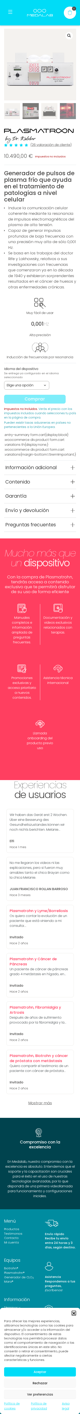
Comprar (35, 399)
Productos (11, 1229)
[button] (74, 1313)
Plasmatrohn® (14, 1273)
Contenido (17, 482)
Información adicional (31, 467)
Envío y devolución (27, 510)
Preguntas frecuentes (30, 524)
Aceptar (40, 1372)
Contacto (11, 1238)
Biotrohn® (11, 1268)
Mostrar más (40, 1103)
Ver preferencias (40, 1394)
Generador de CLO (19, 1277)
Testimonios (13, 1234)
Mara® (8, 1282)
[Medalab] (40, 13)
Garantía (15, 496)
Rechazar (40, 1383)
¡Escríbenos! (54, 1290)
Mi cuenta (11, 1242)
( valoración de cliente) (51, 144)
